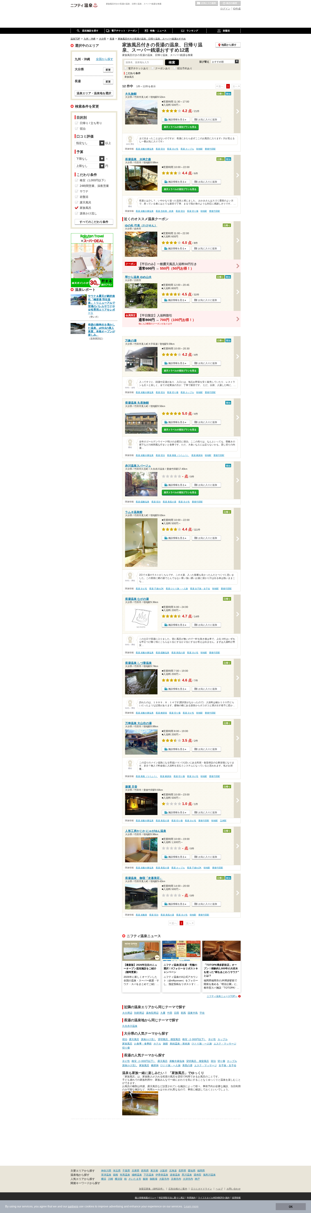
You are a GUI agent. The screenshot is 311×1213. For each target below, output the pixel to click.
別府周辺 (139, 1012)
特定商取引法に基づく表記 (172, 1197)
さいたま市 (135, 1178)
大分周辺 (127, 1012)
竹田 (169, 1012)
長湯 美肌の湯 (169, 501)
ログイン (225, 8)
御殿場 (153, 1178)
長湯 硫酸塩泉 (142, 501)
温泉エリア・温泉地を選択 (94, 93)
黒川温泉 (187, 1174)
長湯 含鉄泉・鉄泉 (164, 211)
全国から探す (104, 59)
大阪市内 (164, 1178)
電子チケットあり (138, 68)
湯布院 (197, 1174)
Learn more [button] (191, 1206)
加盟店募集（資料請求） (152, 1189)
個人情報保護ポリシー (145, 1197)
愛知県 (191, 1170)
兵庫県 (135, 1170)
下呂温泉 (149, 1174)
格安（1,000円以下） (194, 1039)
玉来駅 (223, 820)
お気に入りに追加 (207, 119)
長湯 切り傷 (192, 211)
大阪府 (163, 1170)
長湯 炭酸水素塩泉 (145, 149)
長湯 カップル (187, 149)
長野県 (182, 1170)
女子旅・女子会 (227, 1065)
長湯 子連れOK (156, 588)
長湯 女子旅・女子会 (200, 588)
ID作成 (237, 8)
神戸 (197, 1178)
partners (73, 1206)
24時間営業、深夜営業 (94, 185)
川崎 (110, 1178)
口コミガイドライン (201, 1189)
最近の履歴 (230, 3)
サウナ (84, 191)
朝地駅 (199, 149)
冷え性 (212, 1039)
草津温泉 (106, 1174)
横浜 (103, 1178)
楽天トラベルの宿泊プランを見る (180, 127)
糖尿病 (155, 1065)
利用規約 (191, 1197)
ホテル (157, 1043)
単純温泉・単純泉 (180, 1043)
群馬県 (145, 1170)
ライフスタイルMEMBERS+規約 (214, 1197)
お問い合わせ (234, 1189)
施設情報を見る (176, 119)
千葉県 (126, 1170)
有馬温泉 (125, 1174)
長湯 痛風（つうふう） (178, 455)
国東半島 (193, 1012)
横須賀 (118, 1178)
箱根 (115, 1174)
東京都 (154, 1170)
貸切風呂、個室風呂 (169, 1039)
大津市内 (188, 1178)
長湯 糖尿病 (197, 455)
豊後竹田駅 (210, 149)
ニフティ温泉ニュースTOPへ (222, 996)
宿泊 (124, 1039)
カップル (223, 1039)
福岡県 (201, 1170)
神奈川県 (106, 1170)
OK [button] (291, 1206)
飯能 (145, 1178)
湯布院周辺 (152, 1012)
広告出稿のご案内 (177, 1189)
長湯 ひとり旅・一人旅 (177, 588)
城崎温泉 (137, 1174)
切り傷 (126, 1047)
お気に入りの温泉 (206, 3)
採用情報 (236, 1197)
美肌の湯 (187, 1065)
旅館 (165, 1043)
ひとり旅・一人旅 (202, 1043)
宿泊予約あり (184, 68)
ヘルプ (219, 1189)
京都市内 (176, 1178)
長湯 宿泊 (160, 149)
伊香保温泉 (162, 1174)
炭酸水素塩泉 (176, 1061)
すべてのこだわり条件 (94, 221)
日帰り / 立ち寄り (91, 123)
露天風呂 (134, 1039)
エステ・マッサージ (225, 1043)
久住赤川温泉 (129, 1026)
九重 (162, 1012)
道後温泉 (175, 1174)
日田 (176, 1012)
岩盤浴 (84, 196)
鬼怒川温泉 (209, 1174)
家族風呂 (127, 1043)
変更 (108, 69)
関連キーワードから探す (85, 1183)
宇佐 (202, 1012)
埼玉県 (117, 1170)
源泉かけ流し (148, 1039)
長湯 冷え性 (172, 149)
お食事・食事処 (143, 1043)
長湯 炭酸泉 (141, 915)
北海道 (173, 1170)
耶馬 (183, 1012)
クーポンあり (162, 68)
